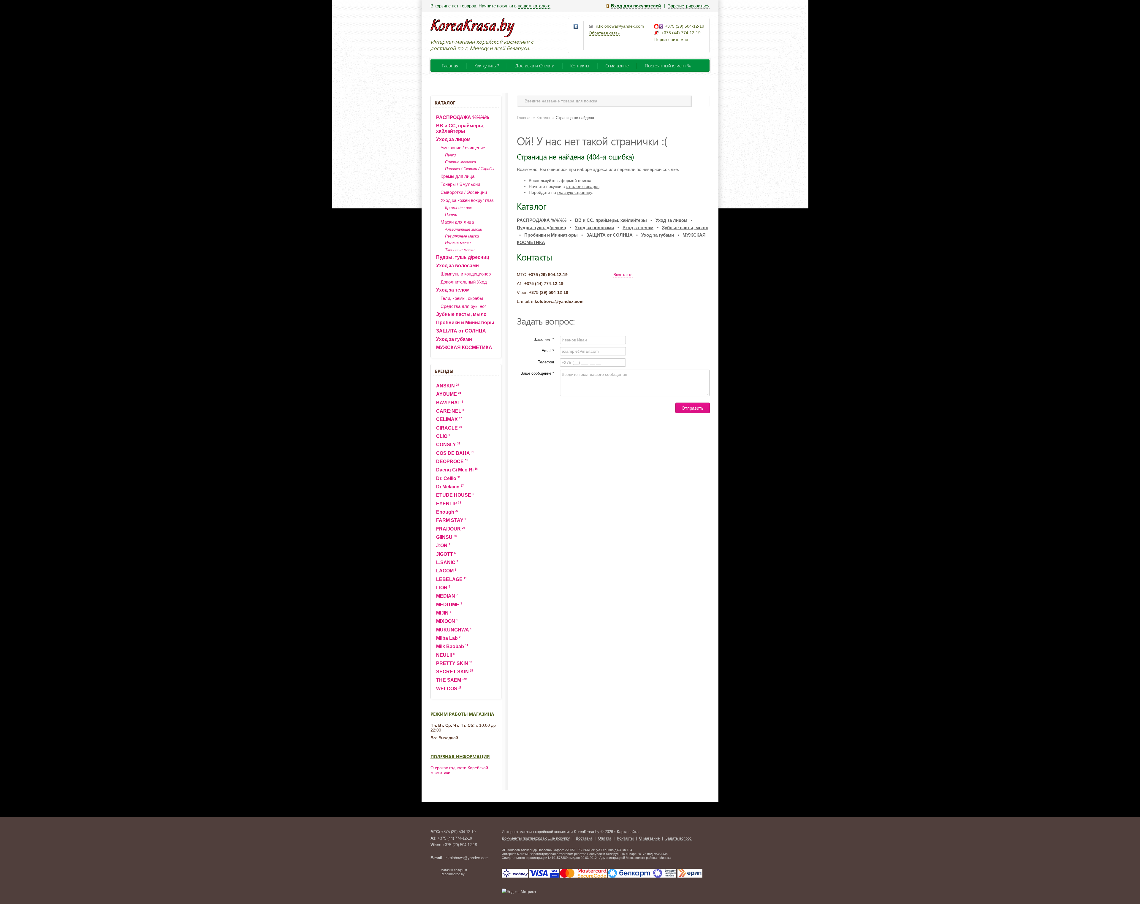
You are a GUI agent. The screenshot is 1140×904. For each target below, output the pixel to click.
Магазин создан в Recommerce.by (454, 872)
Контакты (579, 65)
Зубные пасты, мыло (461, 314)
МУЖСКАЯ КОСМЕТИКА (464, 347)
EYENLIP (448, 503)
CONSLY (448, 444)
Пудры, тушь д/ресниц (462, 257)
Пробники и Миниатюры (465, 322)
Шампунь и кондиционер (466, 273)
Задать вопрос (678, 838)
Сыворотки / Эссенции (464, 192)
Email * (548, 351)
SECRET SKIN (454, 671)
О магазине (617, 65)
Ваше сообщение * (537, 373)
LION (443, 587)
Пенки (450, 155)
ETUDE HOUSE (455, 495)
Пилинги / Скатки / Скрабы (469, 169)
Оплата (604, 838)
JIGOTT (446, 554)
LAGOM (446, 570)
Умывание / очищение (463, 147)
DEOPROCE (452, 461)
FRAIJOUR (450, 528)
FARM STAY (451, 520)
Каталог (445, 103)
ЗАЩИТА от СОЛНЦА (461, 330)
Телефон (546, 362)
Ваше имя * (543, 339)
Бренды (444, 371)
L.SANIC (447, 562)
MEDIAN (447, 596)
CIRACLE (449, 427)
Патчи (451, 214)
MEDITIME (449, 604)
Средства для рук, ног (463, 306)
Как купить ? (486, 65)
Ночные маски (458, 243)
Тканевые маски (459, 250)
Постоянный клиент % (668, 65)
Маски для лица (457, 221)
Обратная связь (604, 33)
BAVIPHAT (449, 402)
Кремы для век (458, 207)
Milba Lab (448, 638)
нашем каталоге (534, 5)
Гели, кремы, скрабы (462, 298)
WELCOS (448, 688)
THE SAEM (451, 680)
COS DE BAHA (455, 453)
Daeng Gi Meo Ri (457, 469)
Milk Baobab (452, 646)
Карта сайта (628, 831)
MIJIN (443, 612)
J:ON (443, 545)
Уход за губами (454, 339)
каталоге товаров (582, 186)
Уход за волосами (457, 265)
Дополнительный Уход (464, 281)
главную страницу (574, 192)
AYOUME (448, 394)
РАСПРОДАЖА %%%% (462, 117)
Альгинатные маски (463, 229)
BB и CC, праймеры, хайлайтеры (460, 128)
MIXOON (447, 621)
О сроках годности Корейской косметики (459, 770)
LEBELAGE (451, 579)
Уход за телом (453, 289)
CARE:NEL (450, 411)
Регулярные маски (462, 236)
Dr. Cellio (448, 478)
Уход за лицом (453, 139)
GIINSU (446, 537)
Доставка (584, 838)
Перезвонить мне (671, 39)
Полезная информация (460, 756)
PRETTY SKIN (454, 663)
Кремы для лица (457, 176)
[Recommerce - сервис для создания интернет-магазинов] (434, 874)
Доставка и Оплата (534, 65)
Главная (450, 65)
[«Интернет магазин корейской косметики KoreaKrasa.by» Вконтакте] (576, 26)
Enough (447, 511)
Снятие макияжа (460, 162)
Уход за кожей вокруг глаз (467, 200)
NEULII (445, 655)
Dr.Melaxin (450, 486)
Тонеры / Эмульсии (460, 184)
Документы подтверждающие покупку (536, 838)
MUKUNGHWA (453, 629)
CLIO (443, 436)
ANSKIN (447, 385)
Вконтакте (623, 274)
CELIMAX (449, 419)
